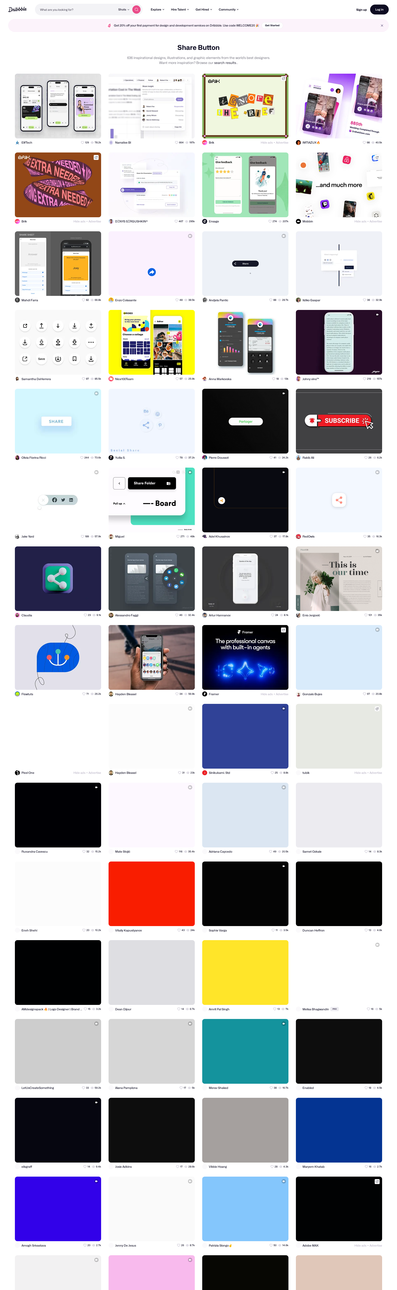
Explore (156, 9)
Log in (379, 9)
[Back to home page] (17, 9)
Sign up (361, 9)
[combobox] (75, 9)
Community (227, 9)
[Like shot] (94, 131)
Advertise (282, 142)
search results (225, 63)
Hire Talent (178, 9)
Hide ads (267, 142)
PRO (334, 1009)
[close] (382, 25)
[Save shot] (86, 131)
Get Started (272, 25)
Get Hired (202, 9)
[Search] (136, 9)
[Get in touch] (77, 131)
